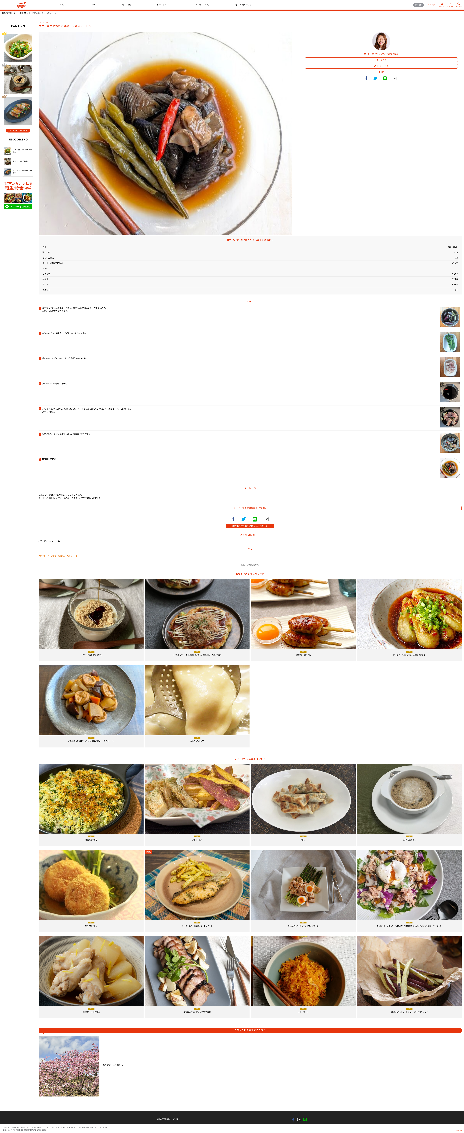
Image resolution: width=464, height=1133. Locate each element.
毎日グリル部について (243, 5)
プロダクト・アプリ (202, 5)
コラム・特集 (126, 5)
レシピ (93, 5)
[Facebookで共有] (367, 78)
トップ (62, 5)
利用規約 (459, 1131)
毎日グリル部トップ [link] (9, 13)
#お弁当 (42, 556)
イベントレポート (163, 5)
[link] (22, 13)
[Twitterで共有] (376, 78)
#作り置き (51, 556)
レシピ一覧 (22, 13)
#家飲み (61, 556)
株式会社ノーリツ (169, 1119)
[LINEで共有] (386, 78)
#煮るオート (72, 556)
